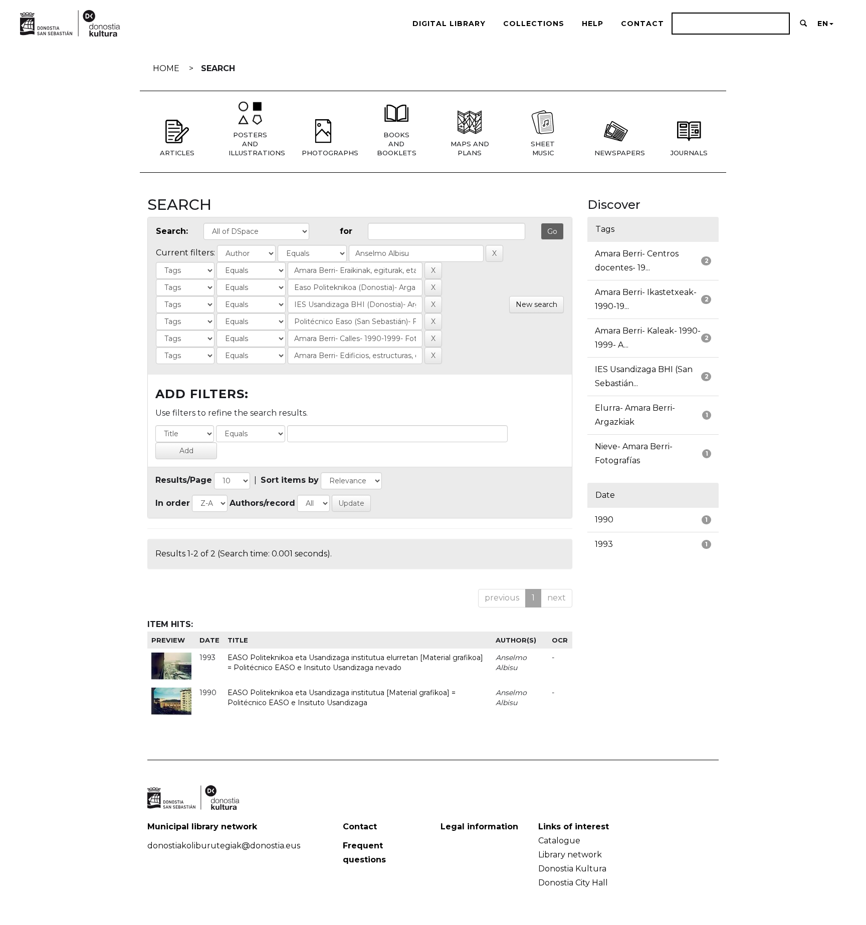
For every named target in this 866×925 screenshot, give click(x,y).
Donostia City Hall (573, 882)
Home (166, 68)
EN (822, 23)
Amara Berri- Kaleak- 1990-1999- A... (648, 338)
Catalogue (559, 840)
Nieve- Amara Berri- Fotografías (634, 453)
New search (536, 304)
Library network (570, 854)
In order (172, 503)
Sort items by (290, 480)
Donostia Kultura (572, 868)
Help (592, 23)
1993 (604, 544)
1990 (604, 519)
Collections (533, 23)
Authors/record (262, 503)
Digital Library (449, 23)
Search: (172, 231)
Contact (642, 23)
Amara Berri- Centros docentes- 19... (637, 260)
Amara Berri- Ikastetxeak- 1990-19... (646, 299)
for (346, 231)
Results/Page (183, 480)
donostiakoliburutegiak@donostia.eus (223, 845)
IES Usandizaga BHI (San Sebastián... (644, 376)
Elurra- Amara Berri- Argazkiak (635, 415)
